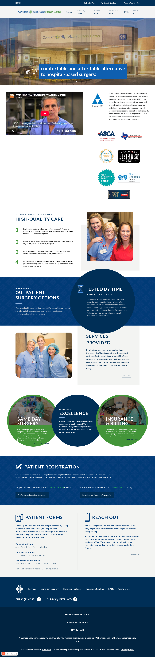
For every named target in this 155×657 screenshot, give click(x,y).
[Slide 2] (78, 81)
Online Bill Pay (89, 3)
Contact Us (134, 554)
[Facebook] (34, 71)
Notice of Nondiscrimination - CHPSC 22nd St (36, 563)
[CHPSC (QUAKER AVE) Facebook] (75, 599)
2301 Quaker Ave (55, 487)
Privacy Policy (127, 649)
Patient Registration (132, 3)
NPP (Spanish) (77, 630)
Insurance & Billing (130, 439)
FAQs (126, 12)
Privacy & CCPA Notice (77, 622)
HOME (18, 3)
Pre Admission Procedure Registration (32, 495)
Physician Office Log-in (109, 3)
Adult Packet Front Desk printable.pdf (32, 547)
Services (69, 12)
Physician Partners (72, 589)
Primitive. (46, 649)
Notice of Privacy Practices (77, 614)
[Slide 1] (76, 81)
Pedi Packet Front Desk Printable (30, 555)
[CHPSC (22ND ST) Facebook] (39, 599)
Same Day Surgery (41, 443)
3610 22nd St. (118, 487)
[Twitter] (27, 71)
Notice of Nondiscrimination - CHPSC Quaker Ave (38, 569)
